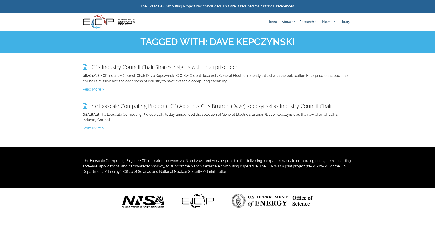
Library (344, 22)
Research (307, 22)
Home (272, 22)
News (327, 22)
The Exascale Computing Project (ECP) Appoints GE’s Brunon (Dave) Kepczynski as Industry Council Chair (209, 106)
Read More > (93, 89)
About (287, 22)
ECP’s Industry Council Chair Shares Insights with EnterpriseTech (163, 67)
